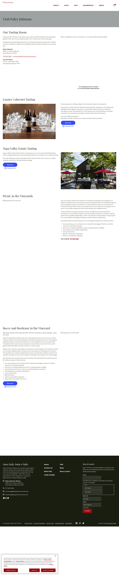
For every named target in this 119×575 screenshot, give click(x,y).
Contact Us (48, 468)
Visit (76, 5)
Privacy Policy (29, 523)
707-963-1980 (7, 56)
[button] (68, 123)
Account (111, 5)
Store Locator (65, 471)
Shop (66, 5)
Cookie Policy (7, 561)
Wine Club (48, 471)
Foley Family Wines (110, 523)
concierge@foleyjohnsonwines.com (24, 56)
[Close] (55, 556)
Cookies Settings (11, 570)
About (56, 5)
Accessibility (68, 523)
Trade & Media (49, 475)
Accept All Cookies (48, 570)
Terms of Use (50, 523)
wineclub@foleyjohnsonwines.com (16, 494)
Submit (87, 511)
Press (101, 5)
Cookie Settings (59, 523)
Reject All (34, 570)
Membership (88, 5)
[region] (29, 564)
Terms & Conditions (39, 523)
